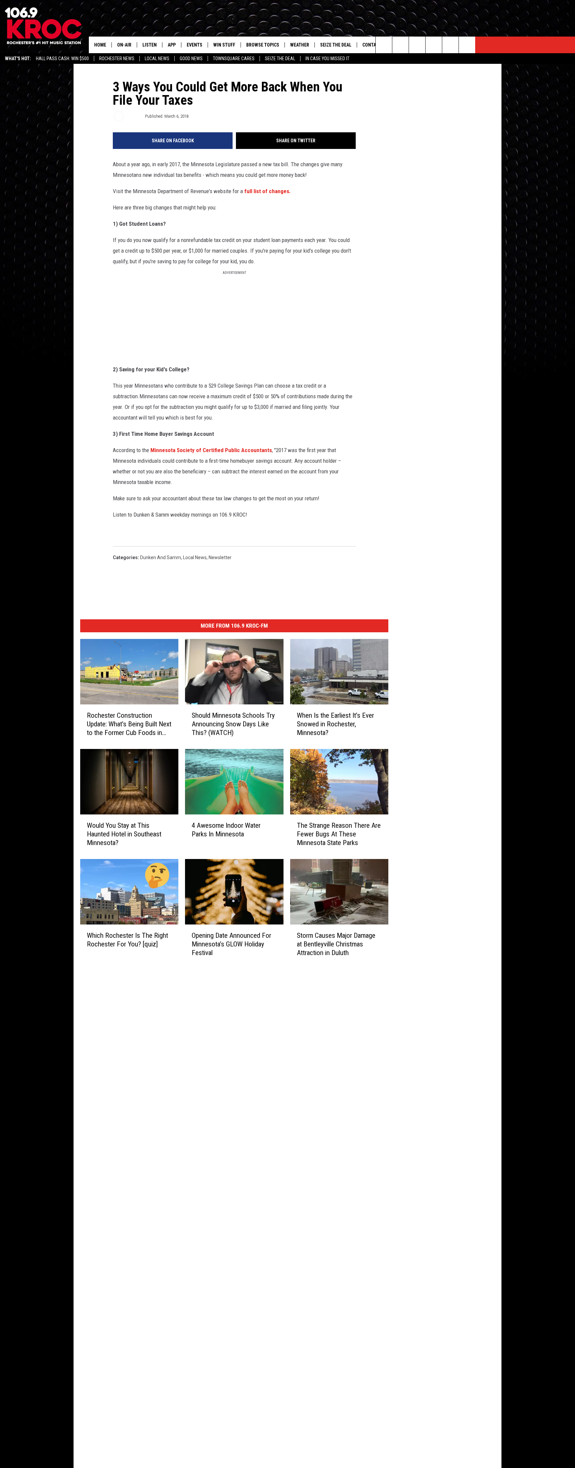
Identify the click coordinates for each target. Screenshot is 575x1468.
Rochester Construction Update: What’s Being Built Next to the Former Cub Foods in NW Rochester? (129, 724)
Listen (149, 45)
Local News (157, 58)
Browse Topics (262, 45)
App (172, 45)
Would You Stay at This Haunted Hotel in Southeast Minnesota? (124, 833)
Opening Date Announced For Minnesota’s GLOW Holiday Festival (231, 943)
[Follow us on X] (450, 45)
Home (100, 45)
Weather (299, 45)
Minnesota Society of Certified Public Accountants (211, 450)
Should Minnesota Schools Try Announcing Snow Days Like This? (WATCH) (233, 723)
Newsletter (220, 557)
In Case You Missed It (327, 58)
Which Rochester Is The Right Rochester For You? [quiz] (127, 939)
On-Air (124, 45)
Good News (191, 58)
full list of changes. (267, 191)
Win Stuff (224, 45)
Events (194, 45)
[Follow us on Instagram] (434, 45)
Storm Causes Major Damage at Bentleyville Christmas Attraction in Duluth (336, 943)
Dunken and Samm (160, 557)
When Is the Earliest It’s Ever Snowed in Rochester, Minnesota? (335, 723)
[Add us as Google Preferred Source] (400, 45)
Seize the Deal (280, 58)
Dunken (134, 116)
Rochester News (116, 58)
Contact (371, 45)
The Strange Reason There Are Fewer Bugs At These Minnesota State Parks (339, 833)
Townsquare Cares (234, 58)
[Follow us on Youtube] (467, 45)
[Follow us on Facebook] (417, 45)
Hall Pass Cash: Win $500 (62, 58)
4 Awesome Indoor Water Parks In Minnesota (226, 829)
